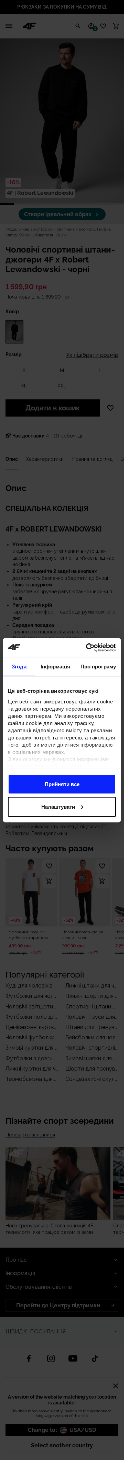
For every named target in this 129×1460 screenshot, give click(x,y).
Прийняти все (62, 784)
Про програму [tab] (98, 666)
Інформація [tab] (55, 666)
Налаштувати (58, 806)
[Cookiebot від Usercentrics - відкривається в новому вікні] (87, 647)
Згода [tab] (19, 666)
